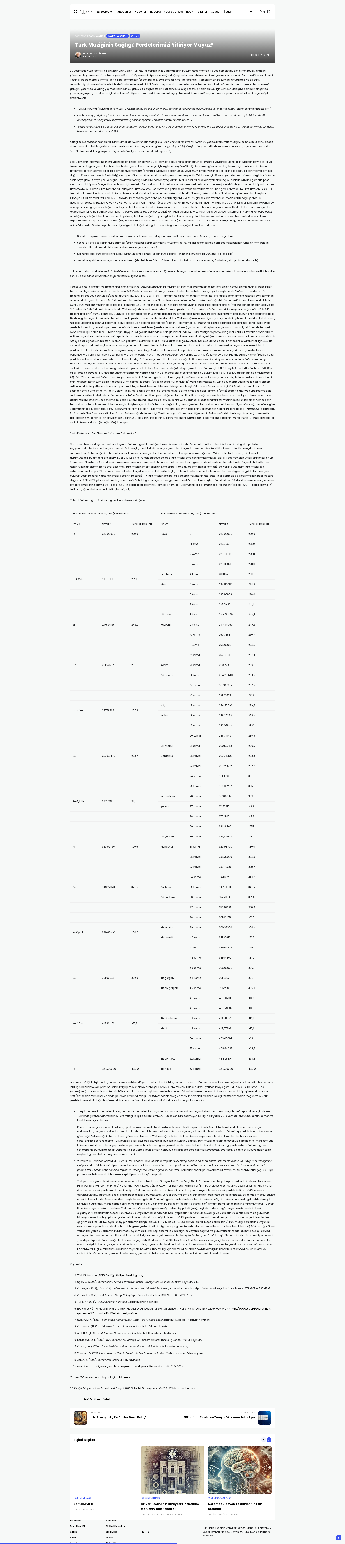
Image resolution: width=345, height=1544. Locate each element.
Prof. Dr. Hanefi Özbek (95, 53)
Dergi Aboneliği (77, 1526)
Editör (77, 1509)
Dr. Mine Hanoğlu (217, 1514)
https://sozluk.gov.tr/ (130, 1275)
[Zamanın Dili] (105, 1470)
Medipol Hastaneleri (115, 1543)
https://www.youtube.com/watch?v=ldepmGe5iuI (122, 1366)
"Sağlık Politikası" (151, 1498)
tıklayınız (123, 1377)
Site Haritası (111, 1532)
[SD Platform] (85, 11)
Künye (73, 1537)
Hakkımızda (75, 1521)
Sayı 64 (135, 35)
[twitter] (148, 1532)
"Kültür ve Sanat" (117, 35)
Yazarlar (109, 1537)
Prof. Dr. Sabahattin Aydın (155, 1514)
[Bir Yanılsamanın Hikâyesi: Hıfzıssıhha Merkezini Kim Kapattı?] (172, 1470)
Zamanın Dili (83, 1504)
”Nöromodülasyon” (219, 1498)
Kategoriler (111, 1521)
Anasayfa (80, 35)
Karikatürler (75, 1543)
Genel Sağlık (96, 35)
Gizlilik (73, 1532)
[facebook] (143, 1532)
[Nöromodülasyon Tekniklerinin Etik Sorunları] (240, 1470)
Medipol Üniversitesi (115, 1526)
